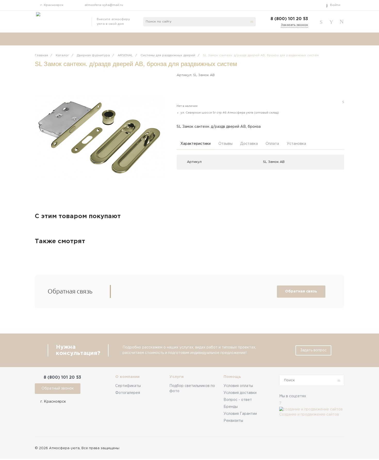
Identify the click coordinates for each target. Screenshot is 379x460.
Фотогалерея (127, 392)
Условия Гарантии (240, 413)
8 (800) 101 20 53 (289, 19)
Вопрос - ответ (238, 399)
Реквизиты (233, 420)
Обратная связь (301, 291)
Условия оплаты (238, 385)
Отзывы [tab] (225, 143)
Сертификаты (128, 385)
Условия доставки (240, 392)
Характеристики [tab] (195, 143)
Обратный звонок (58, 388)
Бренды (231, 406)
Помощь (232, 376)
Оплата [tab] (272, 143)
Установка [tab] (296, 143)
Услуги (176, 376)
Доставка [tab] (249, 143)
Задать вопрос (313, 350)
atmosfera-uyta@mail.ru (104, 5)
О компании (127, 376)
